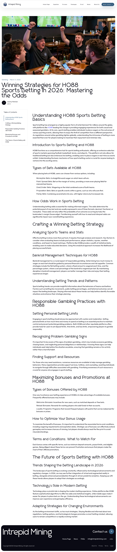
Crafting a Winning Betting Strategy (13, 124)
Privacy (101, 546)
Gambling (5, 79)
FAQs (83, 539)
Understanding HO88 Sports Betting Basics (13, 118)
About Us (94, 546)
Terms (106, 546)
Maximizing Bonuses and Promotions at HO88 (12, 135)
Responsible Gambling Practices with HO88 (15, 129)
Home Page (66, 539)
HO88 (50, 127)
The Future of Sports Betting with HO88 (15, 141)
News (76, 539)
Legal (111, 546)
